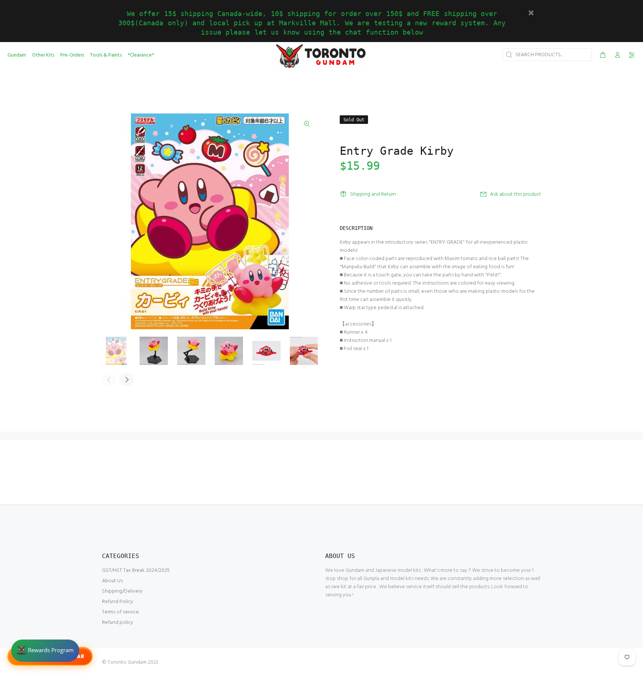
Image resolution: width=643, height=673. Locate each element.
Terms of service (120, 612)
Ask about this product (515, 194)
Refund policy (117, 622)
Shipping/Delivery (122, 591)
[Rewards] (45, 651)
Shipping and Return (373, 194)
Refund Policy (117, 601)
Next (126, 379)
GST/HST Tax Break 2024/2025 (136, 570)
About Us (112, 581)
